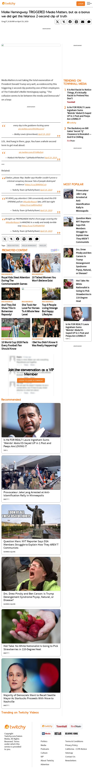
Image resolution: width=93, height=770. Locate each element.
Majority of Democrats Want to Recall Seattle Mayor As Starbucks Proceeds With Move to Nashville (29, 698)
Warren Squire (9, 552)
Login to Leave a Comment (31, 380)
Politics (44, 741)
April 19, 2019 (44, 134)
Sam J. (6, 450)
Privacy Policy (71, 745)
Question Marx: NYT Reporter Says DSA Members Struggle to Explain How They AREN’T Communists (31, 544)
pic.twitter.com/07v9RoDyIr (31, 152)
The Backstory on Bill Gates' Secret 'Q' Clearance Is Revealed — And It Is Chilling (79, 132)
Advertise (45, 764)
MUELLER (43, 245)
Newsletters (70, 761)
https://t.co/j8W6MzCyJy (35, 185)
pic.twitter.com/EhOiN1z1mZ (31, 129)
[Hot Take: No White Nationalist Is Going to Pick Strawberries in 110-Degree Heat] (31, 626)
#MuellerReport (30, 202)
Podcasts (45, 749)
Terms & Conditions (74, 741)
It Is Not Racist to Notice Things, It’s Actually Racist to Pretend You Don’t (79, 94)
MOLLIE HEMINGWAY (29, 245)
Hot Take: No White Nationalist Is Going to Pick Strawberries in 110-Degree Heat (83, 291)
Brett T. (6, 499)
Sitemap (69, 753)
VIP (42, 757)
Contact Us (70, 757)
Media (43, 745)
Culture (44, 753)
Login (80, 3)
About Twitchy (47, 761)
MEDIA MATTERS (13, 245)
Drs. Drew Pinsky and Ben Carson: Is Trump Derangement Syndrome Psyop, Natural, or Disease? (29, 597)
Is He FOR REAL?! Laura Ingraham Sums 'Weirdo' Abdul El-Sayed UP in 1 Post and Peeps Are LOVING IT (27, 443)
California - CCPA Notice (76, 749)
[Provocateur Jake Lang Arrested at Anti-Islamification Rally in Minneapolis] (31, 472)
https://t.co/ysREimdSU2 (31, 205)
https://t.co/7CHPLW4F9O (33, 226)
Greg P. (4, 22)
